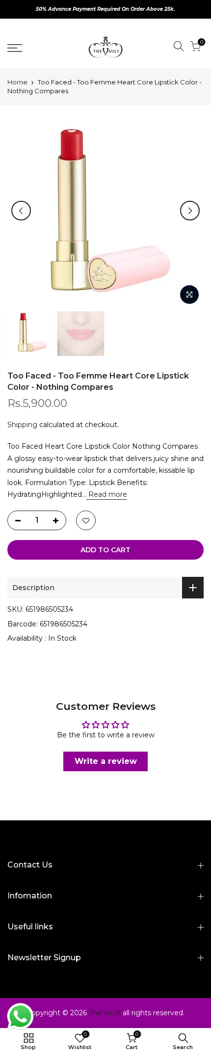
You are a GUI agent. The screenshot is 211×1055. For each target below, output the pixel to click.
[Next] (190, 210)
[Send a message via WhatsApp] (20, 1016)
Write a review (106, 761)
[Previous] (21, 210)
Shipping (22, 424)
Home (17, 82)
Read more (106, 494)
